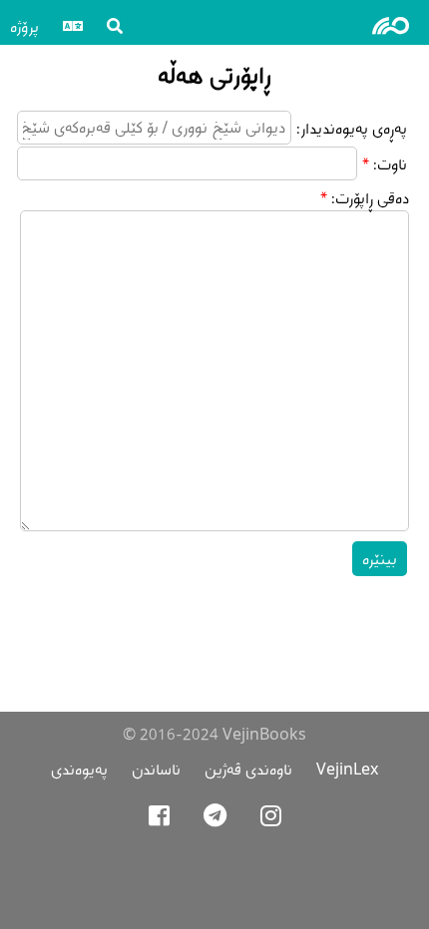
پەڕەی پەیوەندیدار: (351, 128)
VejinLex (347, 769)
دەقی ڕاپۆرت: (370, 197)
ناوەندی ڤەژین (248, 769)
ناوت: (390, 164)
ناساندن (156, 769)
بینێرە (379, 558)
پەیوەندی (79, 769)
